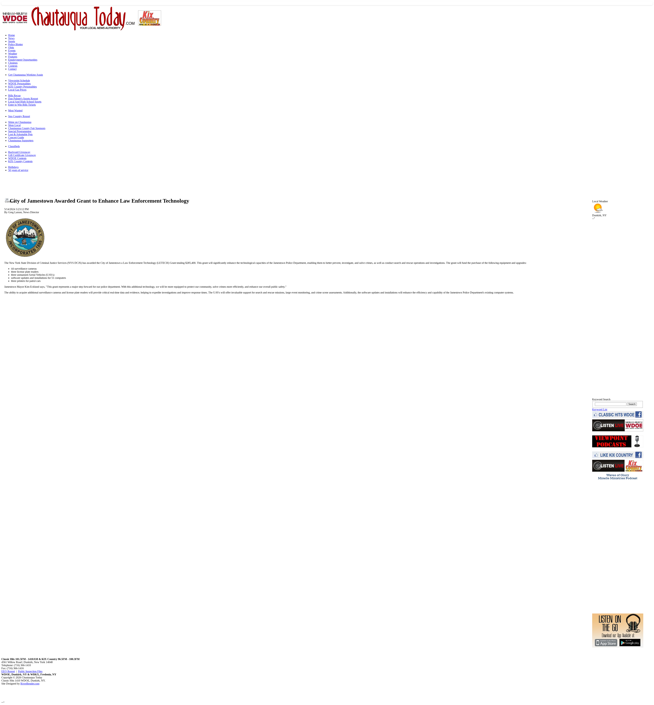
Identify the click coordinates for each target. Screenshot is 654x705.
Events (11, 50)
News (11, 38)
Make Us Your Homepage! (618, 196)
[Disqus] (297, 424)
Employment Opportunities (22, 59)
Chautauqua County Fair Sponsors (26, 128)
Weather (12, 53)
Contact (12, 68)
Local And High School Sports (24, 101)
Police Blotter (15, 44)
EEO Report (8, 671)
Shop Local (14, 125)
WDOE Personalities (19, 83)
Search (631, 404)
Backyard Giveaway (19, 152)
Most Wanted (15, 110)
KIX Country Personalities (22, 86)
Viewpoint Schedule (19, 80)
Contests (12, 65)
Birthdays (13, 167)
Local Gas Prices (17, 89)
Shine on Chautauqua (19, 122)
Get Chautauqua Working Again (25, 74)
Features (12, 56)
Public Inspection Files (30, 671)
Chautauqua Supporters (20, 140)
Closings (13, 62)
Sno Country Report (19, 116)
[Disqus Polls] (297, 339)
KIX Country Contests (20, 161)
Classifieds (14, 146)
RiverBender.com (29, 683)
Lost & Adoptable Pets (20, 134)
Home (11, 35)
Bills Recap (14, 95)
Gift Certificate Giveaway (22, 155)
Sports (11, 41)
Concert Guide (16, 137)
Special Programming (19, 131)
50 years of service (18, 170)
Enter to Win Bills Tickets (22, 104)
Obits (11, 47)
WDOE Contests (17, 158)
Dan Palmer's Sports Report (23, 98)
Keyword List (599, 409)
